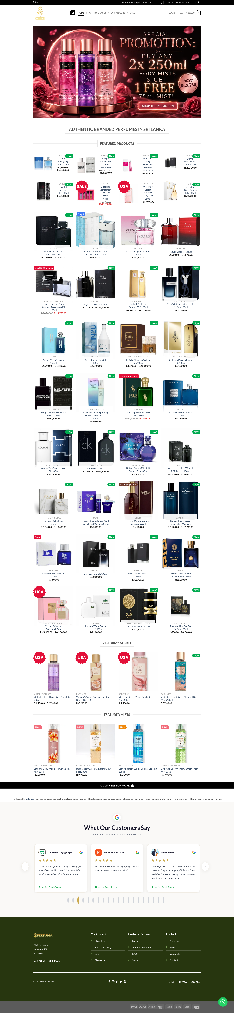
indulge (29, 798)
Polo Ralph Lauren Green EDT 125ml (138, 414)
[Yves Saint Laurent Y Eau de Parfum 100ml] (180, 284)
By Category (118, 12)
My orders (100, 941)
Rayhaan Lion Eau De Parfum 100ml (180, 628)
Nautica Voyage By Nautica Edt (63, 161)
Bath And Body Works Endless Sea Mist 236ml (138, 770)
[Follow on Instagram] (113, 981)
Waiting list (175, 953)
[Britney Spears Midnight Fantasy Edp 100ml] (138, 448)
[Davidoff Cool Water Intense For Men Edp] (180, 500)
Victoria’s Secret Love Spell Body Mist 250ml (52, 698)
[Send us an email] (196, 2)
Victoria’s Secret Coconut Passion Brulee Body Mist (93, 698)
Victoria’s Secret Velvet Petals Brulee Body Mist (137, 698)
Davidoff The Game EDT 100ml (63, 189)
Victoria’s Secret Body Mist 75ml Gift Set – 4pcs (105, 192)
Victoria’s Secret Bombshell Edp (53, 628)
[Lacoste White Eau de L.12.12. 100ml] (96, 606)
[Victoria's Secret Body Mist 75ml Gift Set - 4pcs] (86, 194)
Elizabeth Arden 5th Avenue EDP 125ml (138, 305)
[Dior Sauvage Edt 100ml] (96, 553)
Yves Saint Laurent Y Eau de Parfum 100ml (180, 305)
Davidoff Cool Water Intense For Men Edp (180, 522)
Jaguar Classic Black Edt (96, 304)
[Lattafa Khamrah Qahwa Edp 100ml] (138, 339)
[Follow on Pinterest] (125, 981)
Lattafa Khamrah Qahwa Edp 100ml (138, 361)
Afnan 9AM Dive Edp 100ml (53, 361)
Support (136, 960)
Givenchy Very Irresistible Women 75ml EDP (148, 164)
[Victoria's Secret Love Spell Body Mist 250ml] (53, 671)
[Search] (72, 12)
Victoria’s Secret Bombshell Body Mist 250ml (148, 192)
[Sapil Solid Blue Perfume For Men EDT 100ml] (96, 231)
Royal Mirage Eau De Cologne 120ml (138, 522)
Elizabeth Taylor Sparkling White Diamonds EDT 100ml (95, 415)
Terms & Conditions (142, 947)
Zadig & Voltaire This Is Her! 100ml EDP (105, 163)
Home (81, 12)
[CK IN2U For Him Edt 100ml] (96, 339)
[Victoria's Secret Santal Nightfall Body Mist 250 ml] (180, 671)
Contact (169, 2)
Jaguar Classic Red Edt (181, 251)
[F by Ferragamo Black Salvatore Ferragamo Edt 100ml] (53, 284)
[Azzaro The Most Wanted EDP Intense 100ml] (180, 448)
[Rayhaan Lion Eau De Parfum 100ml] (180, 606)
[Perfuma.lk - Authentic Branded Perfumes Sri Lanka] (49, 13)
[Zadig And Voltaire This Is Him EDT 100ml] (53, 392)
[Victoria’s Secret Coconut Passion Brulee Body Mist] (96, 671)
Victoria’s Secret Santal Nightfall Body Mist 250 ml (179, 698)
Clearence (100, 960)
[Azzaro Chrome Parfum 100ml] (180, 392)
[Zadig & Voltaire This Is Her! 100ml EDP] (86, 165)
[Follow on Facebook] (193, 2)
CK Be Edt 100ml (95, 468)
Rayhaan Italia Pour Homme (53, 522)
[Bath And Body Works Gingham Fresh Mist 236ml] (180, 743)
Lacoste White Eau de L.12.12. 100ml (95, 628)
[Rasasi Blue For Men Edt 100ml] (53, 553)
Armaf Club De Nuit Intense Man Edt (53, 253)
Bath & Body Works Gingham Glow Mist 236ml (93, 770)
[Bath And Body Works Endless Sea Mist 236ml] (138, 743)
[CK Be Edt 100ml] (96, 448)
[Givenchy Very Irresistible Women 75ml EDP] (128, 165)
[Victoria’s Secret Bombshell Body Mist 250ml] (128, 193)
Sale (132, 12)
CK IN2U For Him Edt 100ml (95, 361)
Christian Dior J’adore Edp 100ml (190, 189)
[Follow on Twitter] (121, 981)
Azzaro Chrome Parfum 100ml (180, 414)
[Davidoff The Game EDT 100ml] (43, 191)
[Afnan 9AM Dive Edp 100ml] (53, 339)
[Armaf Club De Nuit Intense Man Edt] (53, 231)
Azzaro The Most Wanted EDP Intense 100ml (180, 469)
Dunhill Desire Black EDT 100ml (190, 161)
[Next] (200, 681)
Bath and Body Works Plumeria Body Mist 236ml (52, 770)
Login (135, 941)
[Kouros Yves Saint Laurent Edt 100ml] (53, 448)
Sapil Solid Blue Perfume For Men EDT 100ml (96, 253)
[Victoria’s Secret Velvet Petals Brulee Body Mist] (138, 671)
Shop (89, 12)
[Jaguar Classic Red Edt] (180, 231)
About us (147, 2)
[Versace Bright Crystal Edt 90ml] (138, 231)
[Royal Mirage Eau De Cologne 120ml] (138, 500)
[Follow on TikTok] (117, 981)
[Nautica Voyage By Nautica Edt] (43, 163)
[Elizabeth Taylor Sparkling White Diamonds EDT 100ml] (96, 392)
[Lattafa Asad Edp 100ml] (138, 606)
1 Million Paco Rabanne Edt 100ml (180, 361)
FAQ (134, 953)
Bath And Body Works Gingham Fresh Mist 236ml (179, 770)
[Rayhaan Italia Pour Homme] (53, 500)
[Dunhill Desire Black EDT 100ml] (171, 162)
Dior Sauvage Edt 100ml (96, 573)
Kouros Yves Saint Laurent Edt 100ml (53, 469)
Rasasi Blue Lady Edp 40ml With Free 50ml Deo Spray (96, 522)
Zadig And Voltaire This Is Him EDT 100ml (53, 414)
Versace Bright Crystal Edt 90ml (138, 253)
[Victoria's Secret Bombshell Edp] (53, 606)
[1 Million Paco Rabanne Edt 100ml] (180, 339)
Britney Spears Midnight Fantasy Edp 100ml (138, 469)
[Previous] (34, 681)
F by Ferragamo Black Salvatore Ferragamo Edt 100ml (53, 307)
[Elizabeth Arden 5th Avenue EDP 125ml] (138, 284)
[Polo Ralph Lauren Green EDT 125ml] (138, 392)
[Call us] (199, 2)
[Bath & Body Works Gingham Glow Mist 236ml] (96, 743)
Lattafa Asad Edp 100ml (138, 626)
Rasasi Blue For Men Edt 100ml (53, 575)
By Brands (100, 12)
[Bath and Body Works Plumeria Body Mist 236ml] (53, 743)
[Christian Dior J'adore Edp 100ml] (171, 191)
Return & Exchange (131, 2)
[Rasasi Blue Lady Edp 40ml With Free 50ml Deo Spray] (96, 500)
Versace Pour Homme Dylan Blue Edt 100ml (180, 575)
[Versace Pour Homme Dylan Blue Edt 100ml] (180, 553)
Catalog (158, 2)
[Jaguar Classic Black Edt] (96, 284)
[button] (223, 1002)
